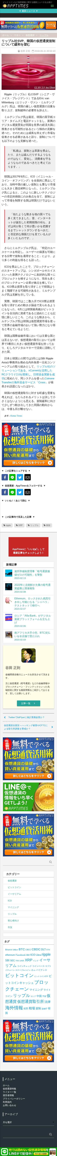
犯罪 (26, 1008)
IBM (28, 955)
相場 (32, 1008)
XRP (20, 525)
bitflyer (15, 950)
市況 (10, 927)
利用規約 (7, 1102)
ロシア (33, 996)
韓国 (47, 525)
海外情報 (14, 1007)
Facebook (21, 955)
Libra (38, 955)
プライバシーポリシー (14, 1098)
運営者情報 (8, 1095)
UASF (22, 961)
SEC (12, 960)
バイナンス (41, 970)
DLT (43, 949)
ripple (8, 525)
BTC (22, 949)
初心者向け (13, 920)
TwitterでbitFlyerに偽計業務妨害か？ (26, 717)
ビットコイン (14, 887)
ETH (48, 950)
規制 (38, 1008)
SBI (7, 960)
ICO (10, 900)
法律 (47, 1001)
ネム (33, 970)
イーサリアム (14, 894)
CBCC (28, 950)
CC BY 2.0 (39, 87)
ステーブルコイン (23, 970)
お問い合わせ (9, 1105)
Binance (8, 950)
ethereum (10, 955)
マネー (17, 35)
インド (36, 961)
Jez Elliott (50, 87)
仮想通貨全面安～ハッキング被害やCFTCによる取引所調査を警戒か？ (26, 727)
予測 (44, 996)
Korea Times (16, 416)
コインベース (38, 966)
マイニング (13, 907)
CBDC (36, 949)
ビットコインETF (41, 976)
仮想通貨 (30, 35)
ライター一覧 (9, 1092)
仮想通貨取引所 (30, 1001)
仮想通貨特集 (9, 1088)
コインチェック (24, 966)
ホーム (5, 35)
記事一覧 (28, 703)
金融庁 (44, 1009)
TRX (17, 961)
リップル (44, 35)
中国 (39, 996)
